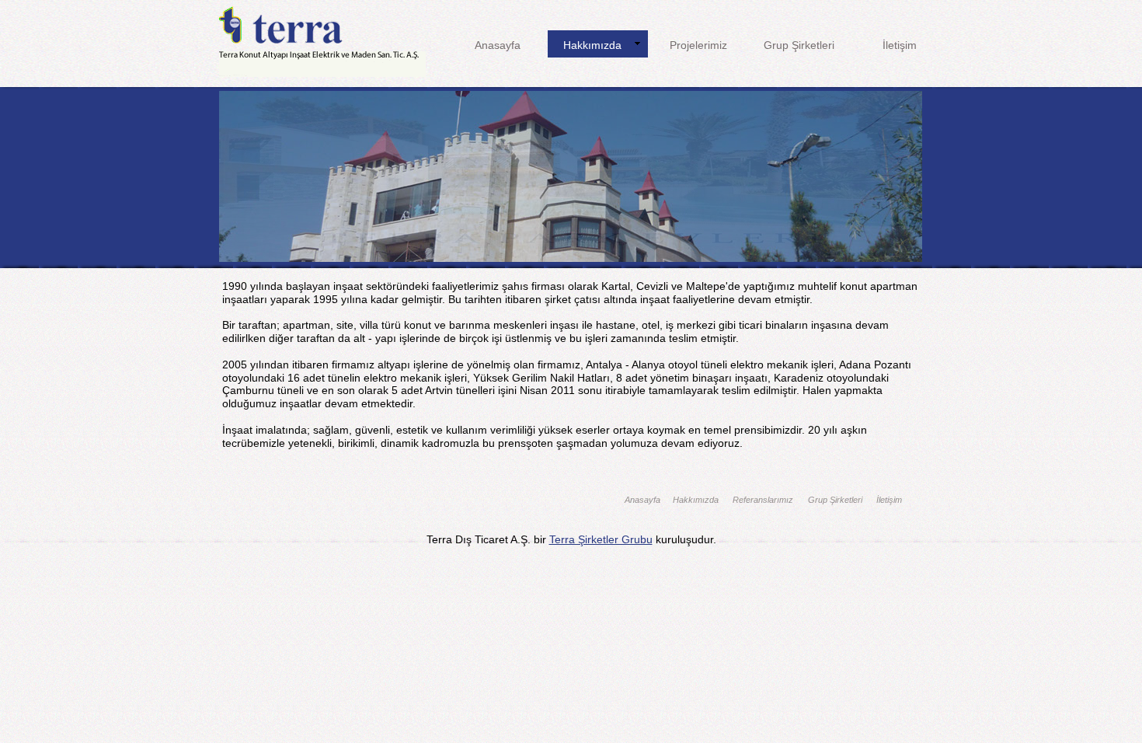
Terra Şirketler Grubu (601, 539)
